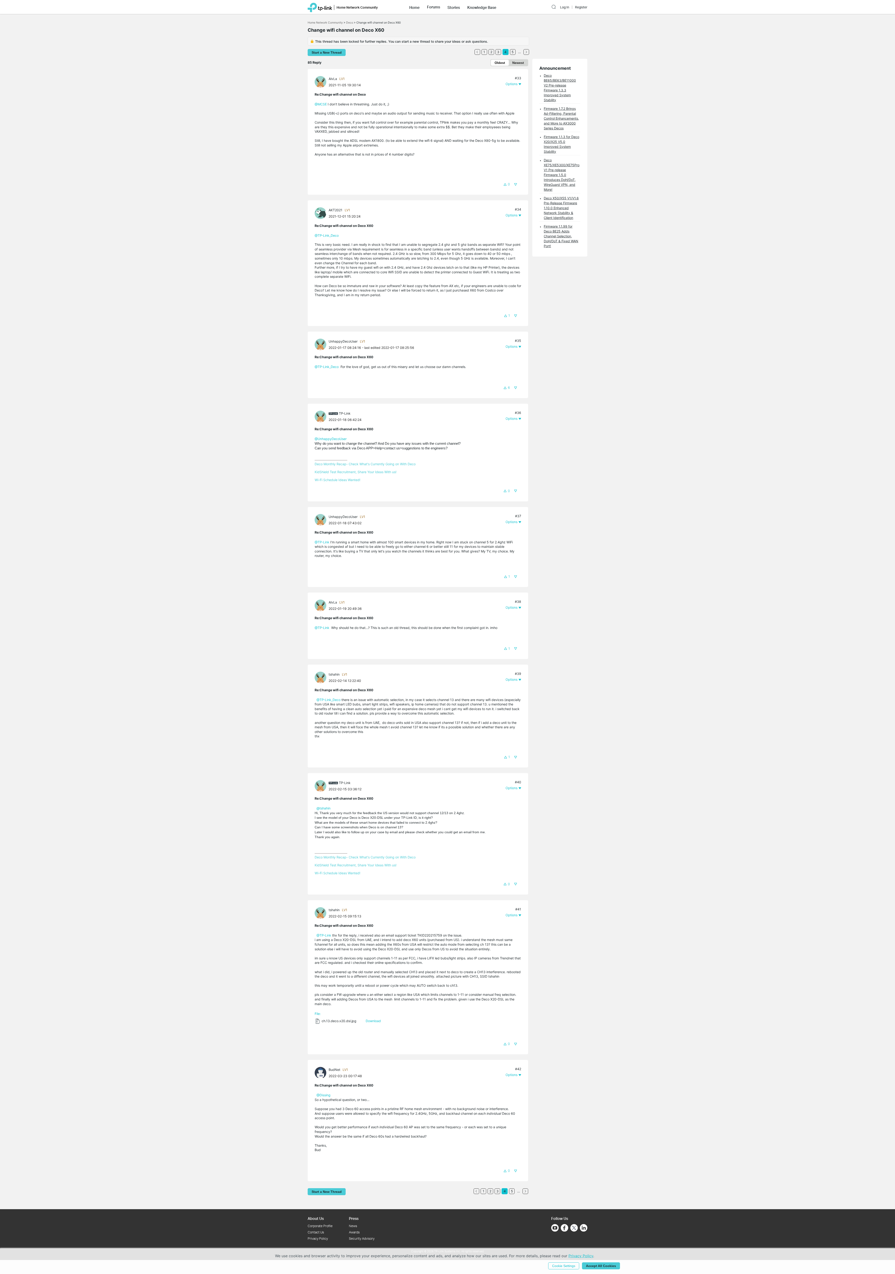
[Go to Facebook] (564, 1228)
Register (581, 7)
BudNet (334, 1070)
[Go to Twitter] (574, 1228)
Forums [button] (433, 7)
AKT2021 (335, 210)
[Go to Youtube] (555, 1228)
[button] (414, 7)
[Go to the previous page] (477, 52)
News (353, 1226)
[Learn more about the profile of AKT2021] (322, 213)
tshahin (334, 674)
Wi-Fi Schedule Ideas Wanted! (337, 480)
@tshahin (323, 808)
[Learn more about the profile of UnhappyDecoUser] (322, 344)
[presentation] (320, 82)
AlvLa (333, 79)
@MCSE (321, 104)
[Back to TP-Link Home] (320, 7)
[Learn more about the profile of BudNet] (322, 1072)
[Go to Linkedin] (583, 1228)
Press (353, 1218)
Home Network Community (325, 22)
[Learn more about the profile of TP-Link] (322, 416)
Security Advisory (362, 1238)
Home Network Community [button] (357, 7)
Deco (349, 22)
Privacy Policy (318, 1238)
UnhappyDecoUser (343, 341)
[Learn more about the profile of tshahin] (322, 677)
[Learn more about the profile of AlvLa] (322, 81)
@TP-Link (322, 542)
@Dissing (323, 1095)
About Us (316, 1218)
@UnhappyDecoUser (331, 439)
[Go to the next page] (526, 52)
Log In (564, 7)
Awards (354, 1232)
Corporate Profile (320, 1226)
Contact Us (316, 1232)
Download (373, 1021)
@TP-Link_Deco (327, 235)
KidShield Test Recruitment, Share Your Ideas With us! (355, 472)
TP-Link (345, 413)
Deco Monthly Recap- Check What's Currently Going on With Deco (365, 464)
